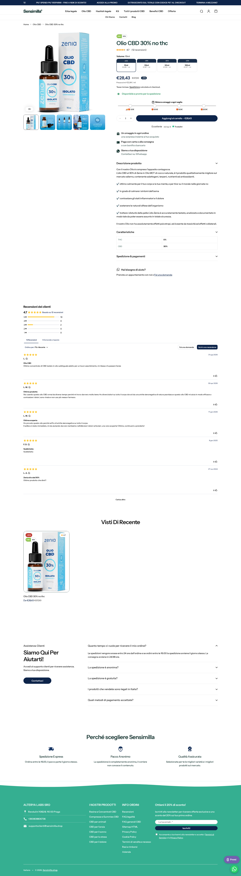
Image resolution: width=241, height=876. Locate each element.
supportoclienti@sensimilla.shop (45, 826)
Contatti (123, 17)
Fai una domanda (163, 275)
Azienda (126, 851)
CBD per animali (97, 821)
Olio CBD (37, 24)
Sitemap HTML (130, 826)
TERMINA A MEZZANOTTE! (195, 2)
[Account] (209, 11)
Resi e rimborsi (129, 846)
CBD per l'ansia (97, 826)
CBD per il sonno (97, 831)
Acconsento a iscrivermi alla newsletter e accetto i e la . (186, 836)
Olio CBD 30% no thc (34, 596)
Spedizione (134, 87)
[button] (167, 50)
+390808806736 (37, 818)
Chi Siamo (110, 17)
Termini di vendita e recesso (136, 841)
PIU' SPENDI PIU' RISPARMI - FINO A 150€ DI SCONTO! (48, 2)
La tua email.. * (166, 822)
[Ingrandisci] (64, 72)
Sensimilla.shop (50, 870)
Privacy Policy (129, 831)
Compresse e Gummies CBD (104, 816)
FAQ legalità (128, 816)
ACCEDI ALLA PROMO (93, 2)
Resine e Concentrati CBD (102, 811)
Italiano (26, 870)
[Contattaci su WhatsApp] (234, 869)
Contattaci (37, 680)
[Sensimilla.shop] (32, 11)
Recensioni (128, 811)
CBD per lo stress (98, 836)
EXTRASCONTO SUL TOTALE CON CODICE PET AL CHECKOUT (143, 2)
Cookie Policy (129, 836)
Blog (134, 17)
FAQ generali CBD (131, 821)
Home (26, 24)
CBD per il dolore (97, 841)
